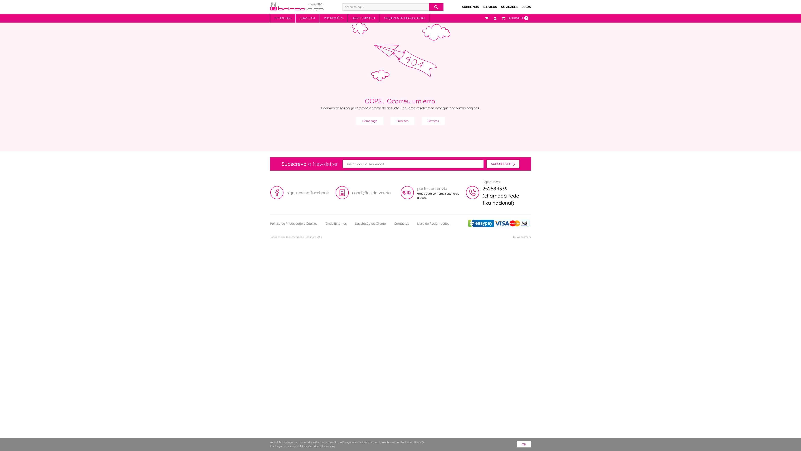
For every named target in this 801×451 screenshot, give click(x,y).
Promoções (333, 18)
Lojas (526, 7)
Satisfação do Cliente (370, 224)
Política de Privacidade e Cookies (293, 224)
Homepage (369, 121)
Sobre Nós (470, 7)
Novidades (509, 7)
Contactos (401, 224)
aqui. (332, 446)
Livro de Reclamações (433, 224)
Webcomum (524, 236)
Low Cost (307, 18)
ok (524, 444)
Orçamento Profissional (405, 18)
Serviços (490, 7)
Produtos (283, 18)
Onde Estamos (336, 224)
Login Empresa (363, 18)
